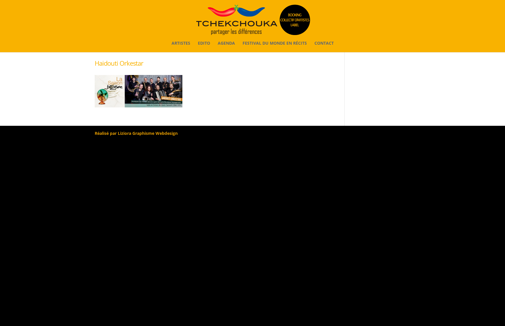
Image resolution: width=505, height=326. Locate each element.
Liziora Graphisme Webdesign (148, 133)
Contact (324, 43)
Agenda (226, 43)
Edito (204, 43)
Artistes (181, 43)
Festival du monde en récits (275, 43)
